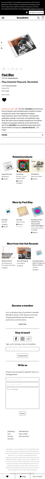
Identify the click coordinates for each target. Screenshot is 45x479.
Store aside (23, 434)
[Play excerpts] (4, 69)
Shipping (11, 431)
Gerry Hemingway (22, 261)
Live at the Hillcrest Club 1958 (37, 229)
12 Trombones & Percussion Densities (8, 264)
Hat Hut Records (11, 86)
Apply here (22, 324)
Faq (9, 434)
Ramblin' (4, 222)
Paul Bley (8, 74)
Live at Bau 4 (21, 263)
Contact (11, 439)
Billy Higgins (40, 225)
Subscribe (22, 356)
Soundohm (22, 17)
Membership (23, 431)
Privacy (10, 436)
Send (22, 413)
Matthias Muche (7, 261)
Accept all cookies (36, 12)
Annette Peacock (13, 78)
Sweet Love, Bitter (36, 176)
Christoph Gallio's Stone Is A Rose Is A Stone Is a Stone (39, 263)
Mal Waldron (35, 174)
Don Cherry (19, 174)
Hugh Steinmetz (7, 174)
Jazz (7, 91)
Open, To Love (20, 222)
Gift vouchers (24, 436)
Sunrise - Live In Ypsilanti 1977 (21, 177)
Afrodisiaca (5, 176)
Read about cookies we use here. (33, 9)
